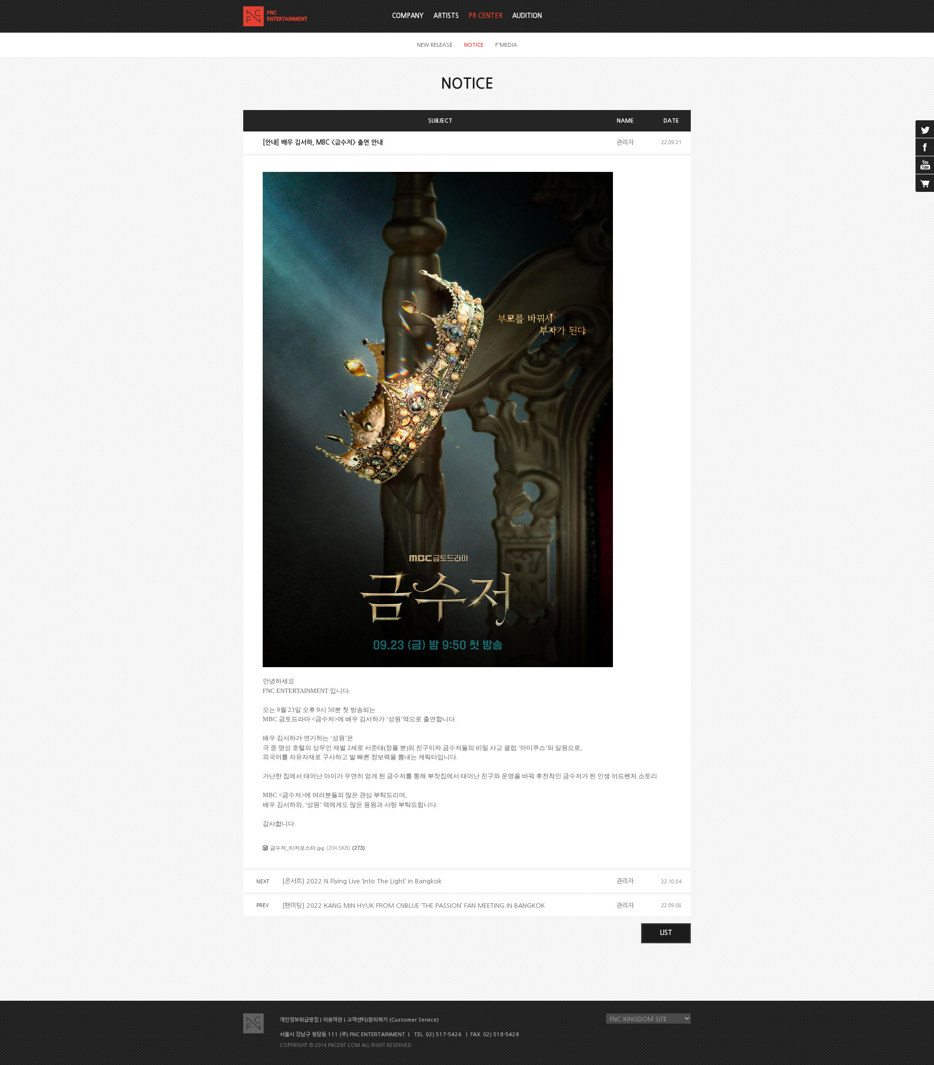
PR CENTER (485, 16)
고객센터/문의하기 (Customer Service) (393, 1020)
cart (925, 183)
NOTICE (474, 45)
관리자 (625, 142)
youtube (925, 165)
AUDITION (527, 16)
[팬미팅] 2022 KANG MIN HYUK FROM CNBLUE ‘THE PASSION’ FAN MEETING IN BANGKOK (413, 905)
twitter (925, 129)
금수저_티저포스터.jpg (297, 848)
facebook (925, 147)
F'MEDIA (506, 45)
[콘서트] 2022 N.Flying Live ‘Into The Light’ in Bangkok (362, 881)
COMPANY (408, 16)
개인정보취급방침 (299, 1020)
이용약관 (332, 1020)
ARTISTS (446, 16)
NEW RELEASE (434, 45)
